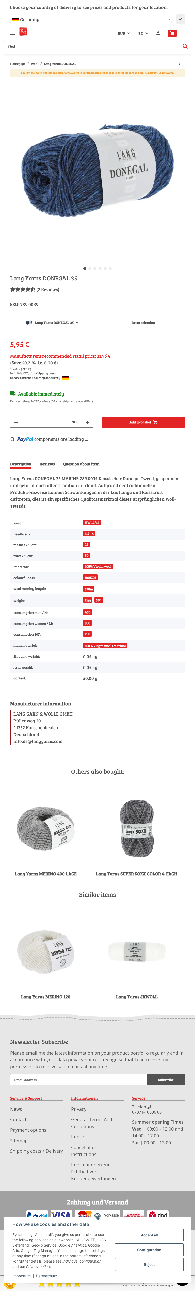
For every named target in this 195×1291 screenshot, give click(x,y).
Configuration (149, 1250)
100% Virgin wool (98, 566)
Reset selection (143, 322)
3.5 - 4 (89, 533)
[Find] (185, 46)
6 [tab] (110, 268)
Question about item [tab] (81, 463)
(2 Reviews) (47, 289)
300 (87, 622)
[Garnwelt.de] (23, 31)
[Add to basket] (14, 80)
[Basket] (174, 33)
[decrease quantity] (16, 422)
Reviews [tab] (47, 463)
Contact (18, 1119)
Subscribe (166, 1079)
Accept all (149, 1235)
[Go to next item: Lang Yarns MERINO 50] (179, 63)
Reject (149, 1264)
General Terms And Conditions (91, 1122)
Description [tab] (20, 463)
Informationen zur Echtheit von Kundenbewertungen (93, 1171)
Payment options (28, 1130)
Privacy (78, 1109)
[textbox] (91, 19)
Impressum (21, 1276)
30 (86, 555)
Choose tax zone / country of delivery (35, 378)
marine (90, 577)
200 (87, 633)
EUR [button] (121, 33)
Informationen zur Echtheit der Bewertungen (147, 1285)
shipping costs (46, 373)
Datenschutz (46, 1276)
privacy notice (83, 1060)
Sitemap (19, 1140)
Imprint (79, 1137)
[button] (158, 33)
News (16, 1109)
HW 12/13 (92, 522)
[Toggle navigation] (12, 32)
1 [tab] (84, 268)
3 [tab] (94, 268)
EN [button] (140, 33)
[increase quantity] (87, 422)
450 (87, 612)
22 (86, 544)
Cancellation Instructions (84, 1150)
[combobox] (91, 19)
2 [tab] (89, 268)
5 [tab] (105, 268)
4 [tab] (100, 268)
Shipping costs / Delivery (36, 1151)
